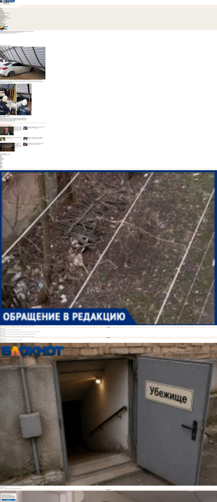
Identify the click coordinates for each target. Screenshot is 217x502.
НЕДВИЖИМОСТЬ (3, 17)
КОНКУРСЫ (2, 12)
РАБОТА (6, 26)
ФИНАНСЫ (2, 22)
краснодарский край (11, 120)
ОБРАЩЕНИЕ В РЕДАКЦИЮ (5, 18)
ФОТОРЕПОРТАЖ (3, 23)
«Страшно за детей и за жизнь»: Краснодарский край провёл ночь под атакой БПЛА (13, 486)
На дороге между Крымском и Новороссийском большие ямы (10, 118)
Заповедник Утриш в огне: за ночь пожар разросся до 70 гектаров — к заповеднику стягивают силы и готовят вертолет (18, 336)
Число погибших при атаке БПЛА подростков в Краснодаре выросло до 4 (12, 329)
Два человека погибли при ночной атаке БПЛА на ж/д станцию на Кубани (12, 488)
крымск (1, 120)
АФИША (1, 10)
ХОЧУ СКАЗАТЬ (3, 24)
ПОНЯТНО (8, 499)
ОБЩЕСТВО (2, 19)
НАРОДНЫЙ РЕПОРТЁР (4, 16)
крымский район (5, 120)
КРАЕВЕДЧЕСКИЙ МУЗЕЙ (4, 13)
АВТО (1, 9)
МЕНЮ (1, 8)
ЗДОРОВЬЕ (2, 11)
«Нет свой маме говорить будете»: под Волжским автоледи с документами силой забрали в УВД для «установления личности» (19, 342)
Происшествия (2, 45)
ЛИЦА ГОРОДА (2, 15)
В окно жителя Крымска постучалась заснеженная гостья (10, 119)
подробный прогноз (3, 154)
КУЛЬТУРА (2, 14)
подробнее (8, 154)
